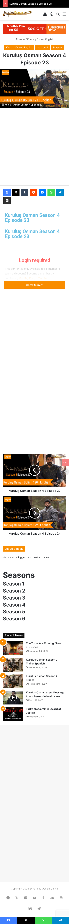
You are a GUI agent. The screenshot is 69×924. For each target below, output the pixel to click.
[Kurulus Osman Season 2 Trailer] (13, 681)
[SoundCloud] (52, 897)
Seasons (57, 47)
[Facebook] (7, 192)
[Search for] (58, 15)
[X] (16, 192)
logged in (23, 557)
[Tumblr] (24, 192)
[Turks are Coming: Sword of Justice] (13, 714)
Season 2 (14, 591)
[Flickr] (25, 897)
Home (21, 39)
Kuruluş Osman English (40, 39)
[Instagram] (61, 897)
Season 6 (14, 619)
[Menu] (64, 15)
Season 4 (42, 47)
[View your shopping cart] (45, 15)
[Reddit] (33, 192)
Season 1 (13, 584)
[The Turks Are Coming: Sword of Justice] (13, 648)
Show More (33, 284)
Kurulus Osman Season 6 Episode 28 (30, 3)
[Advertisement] (34, 144)
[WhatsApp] (51, 192)
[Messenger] (42, 192)
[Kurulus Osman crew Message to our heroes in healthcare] (13, 697)
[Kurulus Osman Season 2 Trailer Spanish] (13, 665)
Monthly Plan (26, 278)
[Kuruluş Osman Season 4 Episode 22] (34, 470)
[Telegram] (60, 192)
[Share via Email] (7, 200)
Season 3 (14, 598)
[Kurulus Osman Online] (17, 14)
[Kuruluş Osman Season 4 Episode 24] (34, 513)
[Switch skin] (51, 15)
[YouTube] (34, 897)
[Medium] (30, 908)
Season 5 (14, 612)
